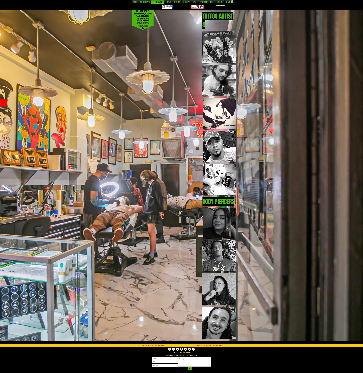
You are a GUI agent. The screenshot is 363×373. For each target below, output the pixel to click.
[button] (220, 5)
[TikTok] (169, 349)
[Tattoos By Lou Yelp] (193, 349)
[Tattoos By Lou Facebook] (181, 349)
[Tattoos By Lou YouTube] (189, 349)
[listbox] (220, 5)
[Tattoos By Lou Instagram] (173, 349)
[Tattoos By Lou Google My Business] (177, 349)
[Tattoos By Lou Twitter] (185, 349)
